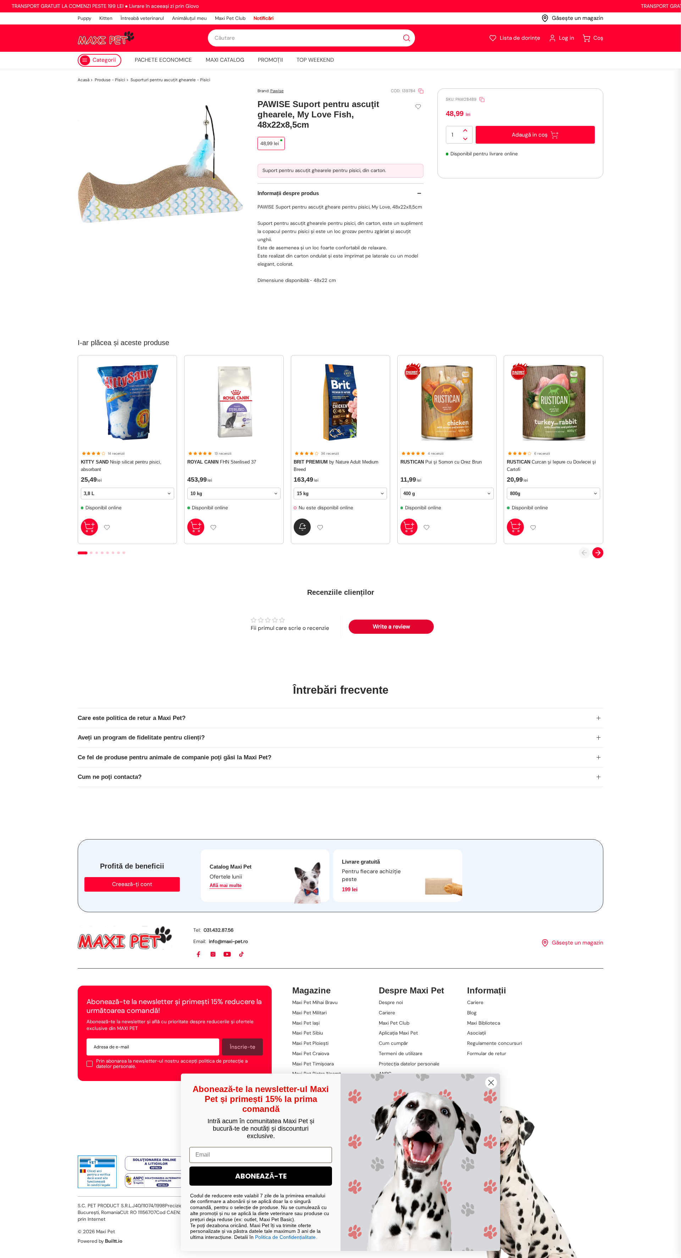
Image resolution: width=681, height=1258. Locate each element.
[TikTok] (241, 954)
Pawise (277, 91)
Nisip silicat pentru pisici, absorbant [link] (121, 465)
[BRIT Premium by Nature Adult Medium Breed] (340, 402)
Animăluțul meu (189, 18)
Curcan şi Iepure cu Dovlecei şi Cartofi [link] (551, 465)
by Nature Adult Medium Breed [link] (336, 465)
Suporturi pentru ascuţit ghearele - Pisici (170, 80)
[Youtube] (227, 954)
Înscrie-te (242, 1047)
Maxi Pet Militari (309, 1013)
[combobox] (311, 37)
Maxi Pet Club (230, 18)
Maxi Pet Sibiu (307, 1033)
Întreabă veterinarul (142, 18)
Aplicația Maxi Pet (398, 1033)
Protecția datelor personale (409, 1064)
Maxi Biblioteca (483, 1023)
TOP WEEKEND (315, 59)
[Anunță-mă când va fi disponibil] (302, 527)
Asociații (476, 1033)
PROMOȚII (270, 59)
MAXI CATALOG (225, 59)
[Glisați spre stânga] (584, 552)
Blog (472, 1013)
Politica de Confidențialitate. (286, 1237)
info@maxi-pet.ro (228, 941)
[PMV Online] (97, 1172)
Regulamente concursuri (494, 1043)
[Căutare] (407, 38)
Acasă (83, 80)
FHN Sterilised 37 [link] (221, 462)
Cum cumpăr (393, 1043)
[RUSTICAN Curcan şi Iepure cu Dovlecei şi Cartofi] (553, 402)
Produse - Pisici (110, 80)
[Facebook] (198, 954)
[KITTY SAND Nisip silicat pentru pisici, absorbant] (127, 402)
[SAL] (154, 1180)
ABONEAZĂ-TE (261, 1176)
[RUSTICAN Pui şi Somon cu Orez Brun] (447, 402)
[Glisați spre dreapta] (597, 552)
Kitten (105, 18)
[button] (514, 38)
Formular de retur (486, 1054)
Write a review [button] (391, 626)
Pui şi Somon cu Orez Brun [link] (441, 462)
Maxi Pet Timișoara (313, 1064)
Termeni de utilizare (400, 1054)
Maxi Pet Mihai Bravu (315, 1002)
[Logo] (106, 38)
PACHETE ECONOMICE (163, 59)
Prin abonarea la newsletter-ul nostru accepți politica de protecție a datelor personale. (172, 1063)
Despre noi (391, 1002)
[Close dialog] (491, 1082)
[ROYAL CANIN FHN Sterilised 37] (234, 402)
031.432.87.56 (218, 930)
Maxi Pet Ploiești (310, 1043)
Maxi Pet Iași (306, 1023)
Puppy (84, 18)
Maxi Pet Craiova (310, 1054)
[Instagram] (213, 954)
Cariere (387, 1013)
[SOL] (154, 1163)
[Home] (125, 937)
